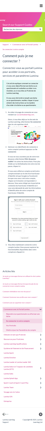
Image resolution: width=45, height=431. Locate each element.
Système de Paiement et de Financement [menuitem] (19, 348)
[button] (40, 309)
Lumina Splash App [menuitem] (11, 378)
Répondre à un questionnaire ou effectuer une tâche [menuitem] (23, 315)
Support (6, 44)
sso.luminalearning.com (25, 115)
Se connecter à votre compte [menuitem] (18, 321)
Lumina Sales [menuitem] (8, 374)
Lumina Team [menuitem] (9, 387)
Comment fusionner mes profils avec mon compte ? (20, 297)
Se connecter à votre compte (13, 49)
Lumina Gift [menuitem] (8, 396)
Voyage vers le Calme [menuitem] (12, 392)
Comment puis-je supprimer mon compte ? (17, 303)
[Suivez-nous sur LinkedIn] (40, 414)
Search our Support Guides (17, 24)
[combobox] (20, 29)
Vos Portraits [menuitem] (11, 325)
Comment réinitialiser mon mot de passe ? (17, 291)
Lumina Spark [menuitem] (9, 353)
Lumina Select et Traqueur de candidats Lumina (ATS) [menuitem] (18, 368)
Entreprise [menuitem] (7, 401)
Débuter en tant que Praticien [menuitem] (15, 335)
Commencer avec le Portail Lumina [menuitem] (16, 309)
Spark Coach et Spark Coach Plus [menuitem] (16, 383)
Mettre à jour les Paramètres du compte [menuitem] (21, 330)
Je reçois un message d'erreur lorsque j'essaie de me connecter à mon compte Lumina (20, 285)
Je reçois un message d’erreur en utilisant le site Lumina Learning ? (21, 277)
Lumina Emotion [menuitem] (10, 357)
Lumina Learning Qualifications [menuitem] (15, 344)
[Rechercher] (40, 29)
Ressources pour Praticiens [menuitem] (14, 339)
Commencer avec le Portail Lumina (25, 44)
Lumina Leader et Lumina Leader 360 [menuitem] (17, 362)
